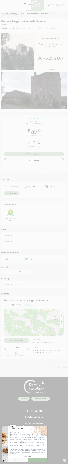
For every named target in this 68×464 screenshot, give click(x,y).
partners (19, 432)
